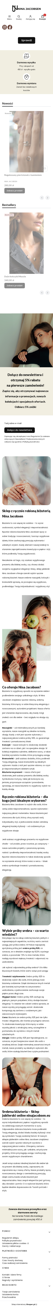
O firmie (6, 1277)
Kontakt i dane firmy (11, 1274)
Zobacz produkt (15, 190)
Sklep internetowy (23, 1304)
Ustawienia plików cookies (14, 1243)
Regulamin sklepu (10, 1238)
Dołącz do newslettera (19, 430)
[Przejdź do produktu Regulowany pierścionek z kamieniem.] (26, 141)
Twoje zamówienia (11, 1291)
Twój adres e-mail (12, 423)
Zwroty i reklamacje (11, 1246)
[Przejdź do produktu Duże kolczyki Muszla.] (26, 243)
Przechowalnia (9, 1297)
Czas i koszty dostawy (12, 1260)
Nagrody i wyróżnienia (12, 1280)
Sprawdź (26, 40)
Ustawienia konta (10, 1294)
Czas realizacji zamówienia (14, 1263)
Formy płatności (10, 1257)
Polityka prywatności (11, 1240)
